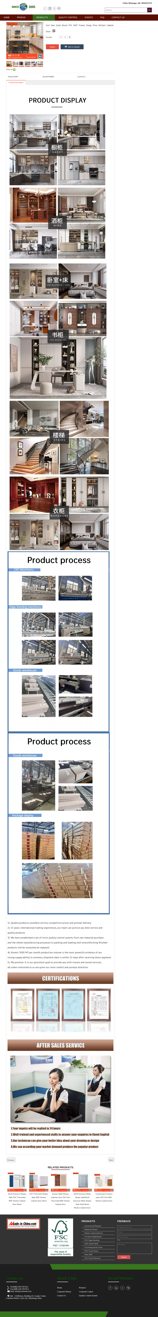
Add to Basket (74, 47)
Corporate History (64, 1292)
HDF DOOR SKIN (91, 1244)
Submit (124, 1257)
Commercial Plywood (93, 1226)
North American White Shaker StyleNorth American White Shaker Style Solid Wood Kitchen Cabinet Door (82, 1201)
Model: (10, 77)
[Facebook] (59, 8)
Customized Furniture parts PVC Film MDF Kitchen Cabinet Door (104, 1197)
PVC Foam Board (91, 1251)
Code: (79, 77)
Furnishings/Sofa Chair (93, 1247)
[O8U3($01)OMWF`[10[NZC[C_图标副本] (23, 1224)
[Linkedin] (50, 8)
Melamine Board (91, 1229)
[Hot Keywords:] (149, 10)
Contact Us (61, 1296)
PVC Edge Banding (92, 1240)
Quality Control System (88, 1296)
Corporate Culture (86, 1292)
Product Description (16, 82)
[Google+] (45, 8)
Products (82, 1288)
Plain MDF (89, 1255)
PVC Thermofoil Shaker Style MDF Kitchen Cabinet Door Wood (39, 1197)
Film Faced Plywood (92, 1258)
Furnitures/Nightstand (93, 1237)
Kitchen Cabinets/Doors (94, 1233)
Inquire (52, 47)
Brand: (45, 77)
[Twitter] (54, 8)
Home (59, 1288)
